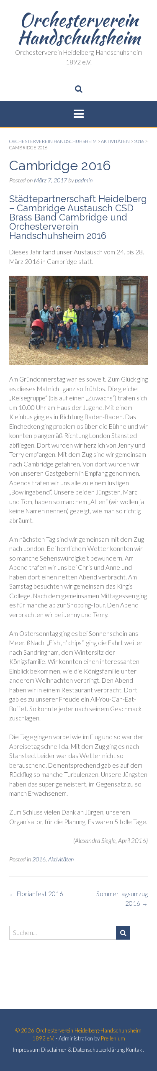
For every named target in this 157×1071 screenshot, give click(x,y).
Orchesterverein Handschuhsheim (78, 28)
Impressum (26, 1050)
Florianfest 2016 (36, 893)
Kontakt (135, 1050)
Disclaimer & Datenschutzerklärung (83, 1050)
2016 (39, 859)
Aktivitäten (61, 859)
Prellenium (113, 1038)
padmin (84, 180)
